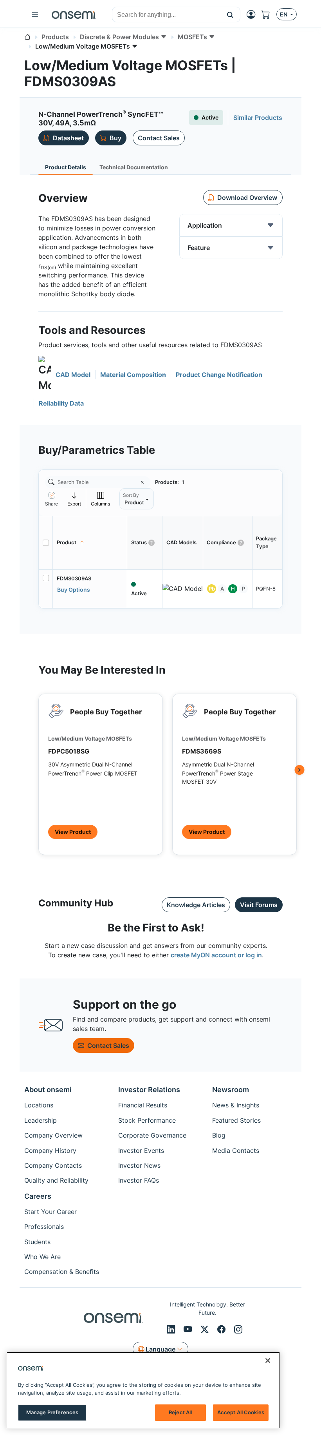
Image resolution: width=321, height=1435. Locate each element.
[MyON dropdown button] (253, 14)
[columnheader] (90, 542)
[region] (143, 1390)
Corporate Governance (152, 1135)
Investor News (139, 1165)
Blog (218, 1135)
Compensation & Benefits (61, 1272)
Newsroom (230, 1089)
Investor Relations (149, 1089)
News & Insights (235, 1105)
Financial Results (142, 1105)
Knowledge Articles (196, 905)
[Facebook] (222, 1329)
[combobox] (166, 15)
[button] (230, 14)
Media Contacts (235, 1150)
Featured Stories (236, 1120)
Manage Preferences (52, 1412)
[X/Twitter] (205, 1329)
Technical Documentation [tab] (133, 167)
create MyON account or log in (216, 955)
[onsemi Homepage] (74, 14)
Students (37, 1242)
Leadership (40, 1120)
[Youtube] (189, 1329)
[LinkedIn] (172, 1329)
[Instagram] (238, 1329)
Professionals (44, 1226)
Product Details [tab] (65, 167)
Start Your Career (50, 1212)
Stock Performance (147, 1120)
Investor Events (141, 1150)
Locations (38, 1105)
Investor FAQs (138, 1180)
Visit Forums (259, 905)
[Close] (267, 1360)
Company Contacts (53, 1165)
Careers (37, 1196)
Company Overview (53, 1135)
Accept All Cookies (240, 1412)
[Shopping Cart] (268, 14)
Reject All (180, 1412)
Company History (50, 1150)
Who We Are (42, 1257)
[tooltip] (74, 498)
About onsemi (48, 1089)
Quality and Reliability (56, 1180)
